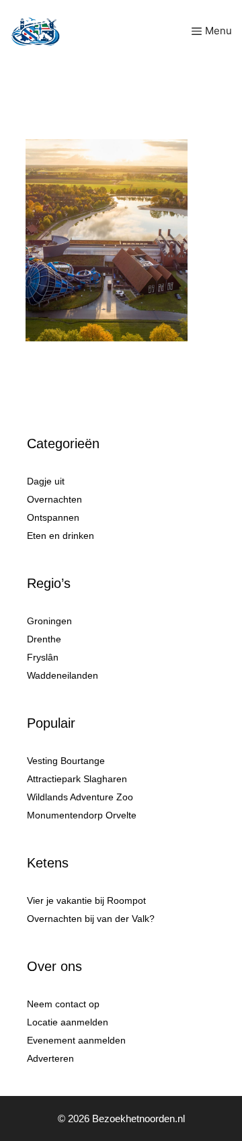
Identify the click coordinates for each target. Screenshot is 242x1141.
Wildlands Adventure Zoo (80, 797)
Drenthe (44, 639)
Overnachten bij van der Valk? (91, 918)
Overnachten (54, 499)
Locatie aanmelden (67, 1022)
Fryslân (42, 657)
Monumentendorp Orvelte (81, 815)
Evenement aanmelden (76, 1040)
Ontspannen (53, 517)
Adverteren (50, 1058)
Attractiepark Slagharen (77, 778)
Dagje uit (46, 481)
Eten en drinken (60, 535)
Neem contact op (63, 1004)
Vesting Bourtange (66, 760)
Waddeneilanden (62, 675)
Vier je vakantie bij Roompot (86, 900)
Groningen (49, 621)
